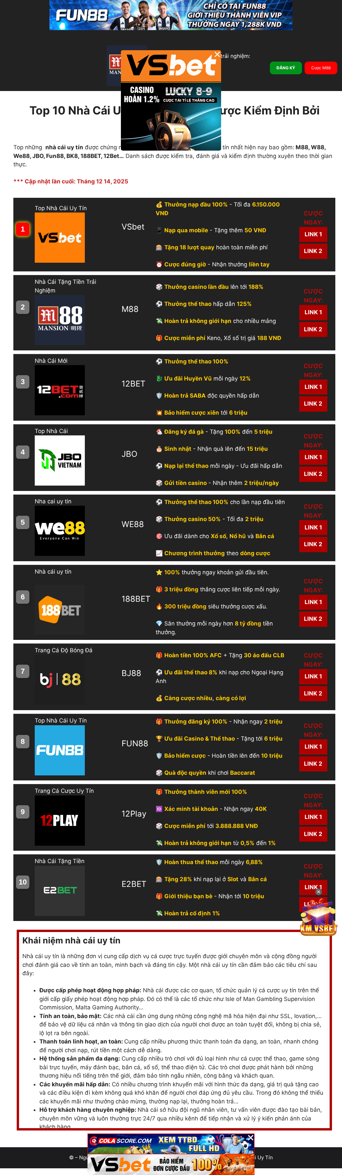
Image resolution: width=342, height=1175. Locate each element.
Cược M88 (321, 67)
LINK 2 (313, 251)
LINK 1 (313, 234)
